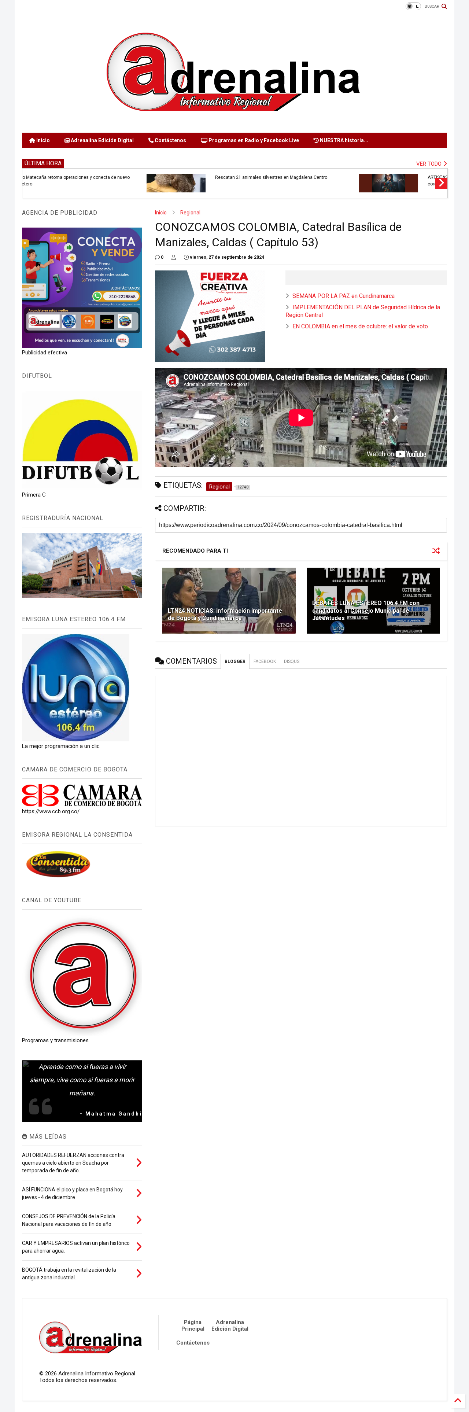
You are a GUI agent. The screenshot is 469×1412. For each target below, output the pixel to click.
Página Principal (192, 1325)
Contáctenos (170, 140)
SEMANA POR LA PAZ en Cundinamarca (343, 295)
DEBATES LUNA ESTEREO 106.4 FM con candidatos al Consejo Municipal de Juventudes (366, 611)
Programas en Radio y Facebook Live (253, 140)
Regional (190, 212)
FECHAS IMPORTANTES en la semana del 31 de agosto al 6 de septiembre (372, 181)
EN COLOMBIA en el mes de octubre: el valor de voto (360, 326)
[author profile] (173, 257)
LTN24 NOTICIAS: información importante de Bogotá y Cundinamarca (225, 614)
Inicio (42, 140)
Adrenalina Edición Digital (102, 140)
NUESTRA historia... (343, 140)
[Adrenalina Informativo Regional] (234, 123)
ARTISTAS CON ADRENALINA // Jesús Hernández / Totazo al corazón (157, 181)
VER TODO (429, 164)
